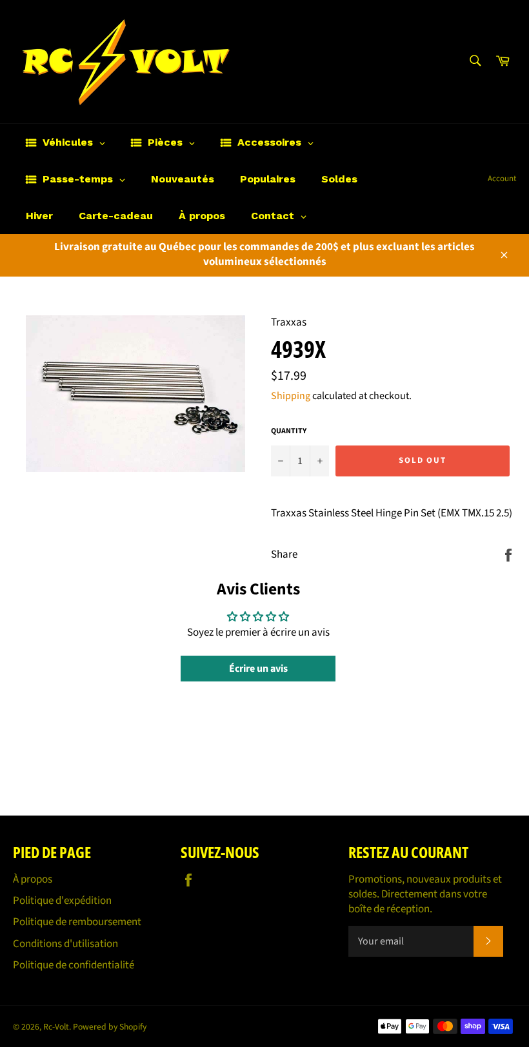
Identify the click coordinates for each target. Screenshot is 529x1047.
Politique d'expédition (62, 900)
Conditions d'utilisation (65, 944)
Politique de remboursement (77, 922)
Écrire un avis (258, 668)
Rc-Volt (56, 1027)
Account (502, 178)
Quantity (288, 431)
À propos (32, 879)
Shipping (290, 396)
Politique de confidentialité (73, 965)
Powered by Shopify (109, 1027)
